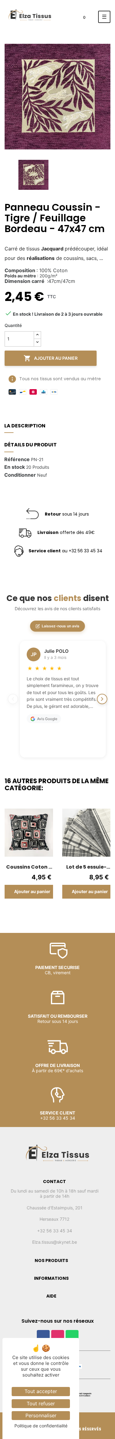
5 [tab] (61, 912)
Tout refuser (41, 1403)
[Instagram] (57, 1336)
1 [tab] (36, 912)
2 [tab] (42, 912)
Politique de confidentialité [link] (40, 1425)
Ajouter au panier (51, 358)
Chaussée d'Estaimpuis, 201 (54, 1207)
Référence (17, 459)
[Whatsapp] (72, 1336)
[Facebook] (43, 1336)
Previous (9, 861)
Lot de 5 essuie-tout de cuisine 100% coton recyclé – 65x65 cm (86, 867)
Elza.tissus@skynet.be (54, 1242)
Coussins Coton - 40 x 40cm (28, 867)
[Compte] (65, 18)
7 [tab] (73, 912)
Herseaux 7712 (54, 1219)
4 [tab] (55, 912)
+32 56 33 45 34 (54, 1230)
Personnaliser (40, 1415)
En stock (14, 467)
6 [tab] (67, 912)
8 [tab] (79, 912)
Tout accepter (41, 1391)
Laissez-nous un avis (60, 626)
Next (106, 861)
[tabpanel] (29, 858)
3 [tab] (48, 912)
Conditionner (20, 475)
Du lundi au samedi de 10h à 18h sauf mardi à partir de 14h (54, 1193)
